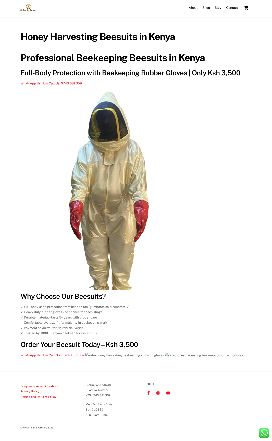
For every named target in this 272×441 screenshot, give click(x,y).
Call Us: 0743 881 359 (65, 83)
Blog (218, 8)
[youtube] (168, 392)
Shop (206, 8)
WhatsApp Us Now (35, 83)
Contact (232, 8)
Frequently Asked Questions (40, 386)
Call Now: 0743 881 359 (67, 355)
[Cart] (246, 8)
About (193, 8)
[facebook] (149, 392)
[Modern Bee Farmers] (28, 10)
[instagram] (158, 392)
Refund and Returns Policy (38, 396)
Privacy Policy (30, 391)
